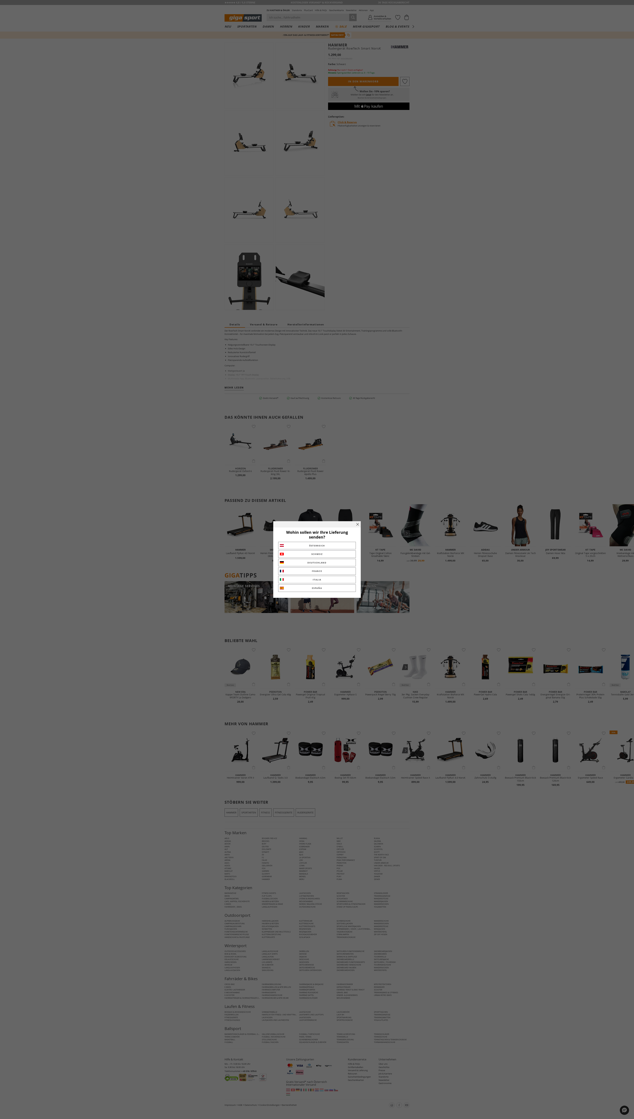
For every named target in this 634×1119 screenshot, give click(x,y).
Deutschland (317, 562)
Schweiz (317, 554)
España (317, 588)
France (317, 571)
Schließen (357, 524)
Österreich (317, 545)
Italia (317, 579)
